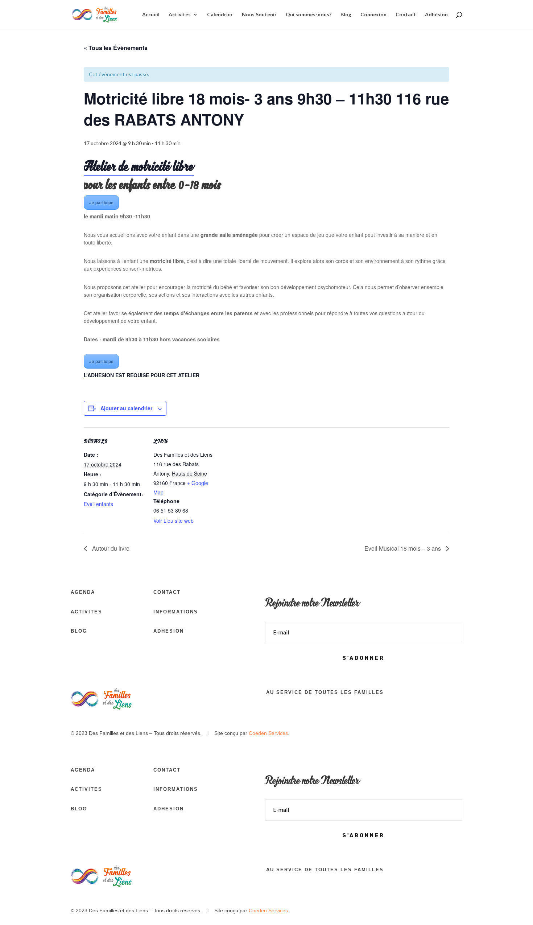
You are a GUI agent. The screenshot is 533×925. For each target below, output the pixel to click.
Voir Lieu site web (173, 520)
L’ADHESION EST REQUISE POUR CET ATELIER (141, 375)
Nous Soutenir (259, 14)
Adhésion (436, 14)
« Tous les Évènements (116, 48)
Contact (406, 14)
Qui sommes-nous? (308, 14)
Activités (180, 14)
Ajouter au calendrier (126, 408)
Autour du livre (110, 548)
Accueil (151, 14)
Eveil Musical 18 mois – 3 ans (403, 548)
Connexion (373, 14)
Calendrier (220, 14)
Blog (345, 14)
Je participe (101, 202)
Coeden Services (268, 733)
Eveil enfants (98, 503)
